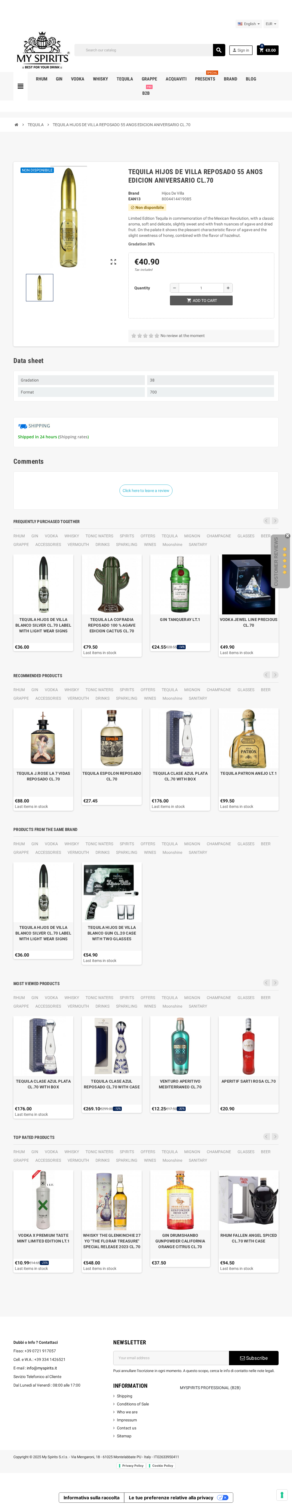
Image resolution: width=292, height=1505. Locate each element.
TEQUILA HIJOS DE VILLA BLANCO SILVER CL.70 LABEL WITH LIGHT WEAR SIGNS (43, 625)
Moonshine (172, 544)
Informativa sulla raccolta (91, 1497)
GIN (34, 536)
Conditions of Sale (133, 1404)
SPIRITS (127, 536)
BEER (266, 536)
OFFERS (148, 536)
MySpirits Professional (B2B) (210, 1387)
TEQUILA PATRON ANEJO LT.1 (248, 773)
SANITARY (198, 544)
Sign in (240, 50)
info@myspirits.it (42, 1368)
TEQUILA (170, 536)
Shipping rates (73, 436)
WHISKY (71, 536)
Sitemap (124, 1436)
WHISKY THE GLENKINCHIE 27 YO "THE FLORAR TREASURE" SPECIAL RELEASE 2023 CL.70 (112, 1241)
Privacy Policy (132, 1466)
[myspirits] (41, 49)
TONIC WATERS (99, 536)
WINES (150, 544)
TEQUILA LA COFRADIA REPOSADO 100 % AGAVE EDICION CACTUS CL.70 (111, 625)
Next (275, 520)
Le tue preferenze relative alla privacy (171, 1497)
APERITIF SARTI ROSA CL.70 (249, 1081)
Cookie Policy (162, 1466)
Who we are (127, 1412)
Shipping (124, 1396)
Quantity (142, 288)
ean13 (134, 199)
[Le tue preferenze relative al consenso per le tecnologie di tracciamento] (282, 1495)
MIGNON (192, 536)
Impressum (127, 1420)
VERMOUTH (78, 544)
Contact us (126, 1428)
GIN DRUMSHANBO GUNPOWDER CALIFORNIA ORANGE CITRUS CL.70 (180, 1241)
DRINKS (103, 544)
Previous (266, 520)
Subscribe (256, 1358)
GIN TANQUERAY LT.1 (180, 619)
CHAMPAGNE (219, 536)
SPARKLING (126, 544)
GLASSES (246, 536)
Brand (133, 193)
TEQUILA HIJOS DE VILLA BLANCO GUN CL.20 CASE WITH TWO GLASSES (112, 933)
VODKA (51, 536)
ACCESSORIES (48, 544)
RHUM (19, 536)
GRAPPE (21, 544)
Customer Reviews (276, 561)
